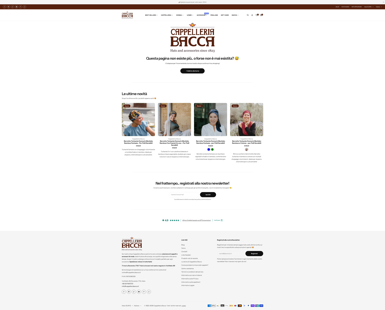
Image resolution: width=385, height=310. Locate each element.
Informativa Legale (187, 285)
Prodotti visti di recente (189, 258)
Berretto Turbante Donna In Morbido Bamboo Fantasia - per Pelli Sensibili (210, 142)
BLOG (337, 7)
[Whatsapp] (24, 6)
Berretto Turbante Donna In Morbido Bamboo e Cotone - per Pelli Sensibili (246, 142)
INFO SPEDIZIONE (357, 7)
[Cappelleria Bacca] (127, 15)
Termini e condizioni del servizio (192, 272)
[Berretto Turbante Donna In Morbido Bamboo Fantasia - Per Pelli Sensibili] (138, 119)
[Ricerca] (248, 15)
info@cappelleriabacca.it (130, 286)
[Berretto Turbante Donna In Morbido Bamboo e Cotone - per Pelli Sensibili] (246, 119)
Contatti (184, 251)
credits (184, 305)
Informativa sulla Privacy (190, 279)
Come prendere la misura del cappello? (194, 265)
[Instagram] (8, 6)
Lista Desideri (186, 255)
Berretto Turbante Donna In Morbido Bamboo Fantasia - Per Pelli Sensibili (138, 142)
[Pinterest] (20, 6)
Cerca (183, 248)
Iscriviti (208, 195)
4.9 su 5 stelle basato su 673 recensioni (196, 220)
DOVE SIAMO (345, 7)
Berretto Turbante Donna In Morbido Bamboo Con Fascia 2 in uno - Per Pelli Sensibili (174, 143)
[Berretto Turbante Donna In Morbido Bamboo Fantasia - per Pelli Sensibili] (210, 119)
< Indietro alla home (192, 71)
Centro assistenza (187, 268)
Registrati (254, 254)
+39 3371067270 (127, 284)
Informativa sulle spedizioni (190, 282)
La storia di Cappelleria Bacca (191, 262)
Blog (183, 245)
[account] (252, 15)
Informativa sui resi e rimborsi (191, 275)
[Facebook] (4, 6)
